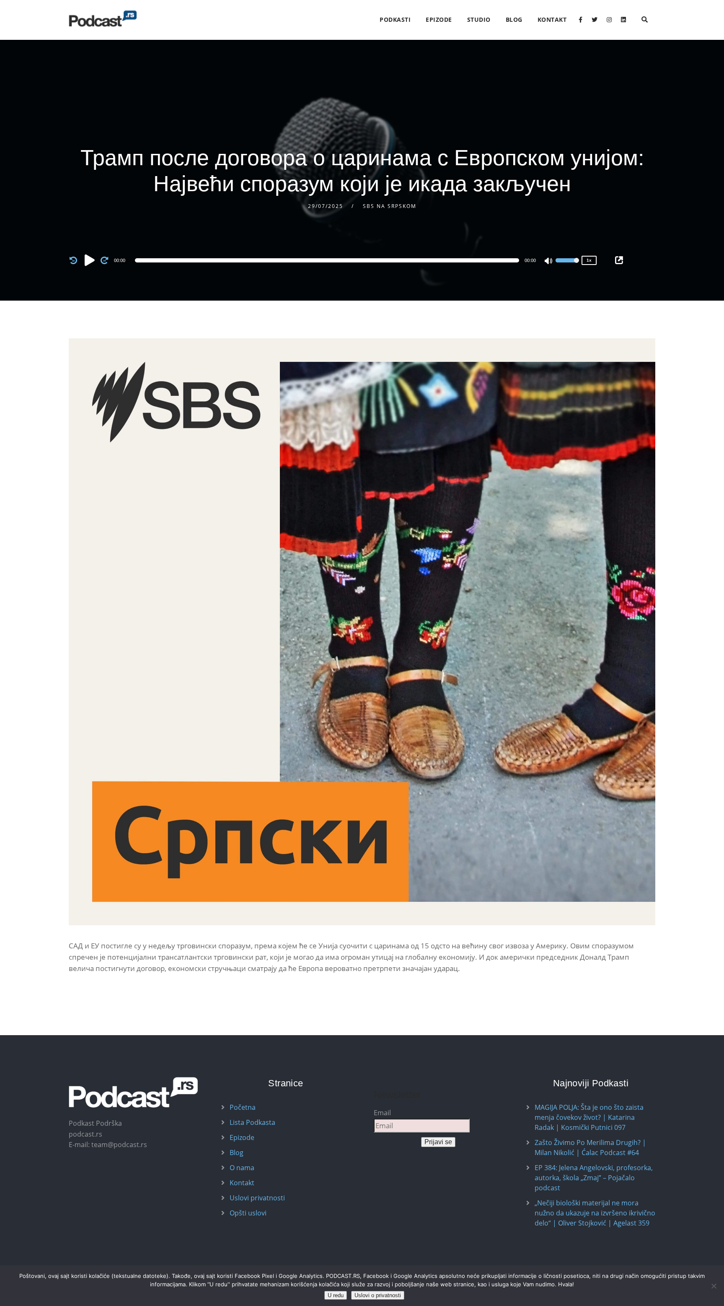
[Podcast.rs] (103, 18)
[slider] (567, 265)
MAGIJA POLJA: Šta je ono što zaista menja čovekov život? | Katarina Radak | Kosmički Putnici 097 (589, 1117)
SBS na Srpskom (389, 206)
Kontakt (552, 19)
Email (382, 1112)
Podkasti (395, 19)
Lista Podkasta (252, 1122)
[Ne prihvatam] (713, 1286)
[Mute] (549, 261)
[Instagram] (609, 19)
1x (589, 260)
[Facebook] (580, 19)
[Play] (89, 260)
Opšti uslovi (248, 1213)
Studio (479, 19)
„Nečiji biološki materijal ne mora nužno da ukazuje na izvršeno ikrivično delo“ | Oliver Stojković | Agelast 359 (595, 1213)
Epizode (439, 19)
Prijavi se (438, 1141)
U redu (336, 1295)
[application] (328, 260)
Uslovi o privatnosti (377, 1295)
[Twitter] (594, 19)
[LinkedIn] (623, 19)
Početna (243, 1107)
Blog (514, 19)
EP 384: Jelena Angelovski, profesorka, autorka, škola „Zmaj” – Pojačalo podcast (594, 1177)
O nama (242, 1167)
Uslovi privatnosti (257, 1197)
